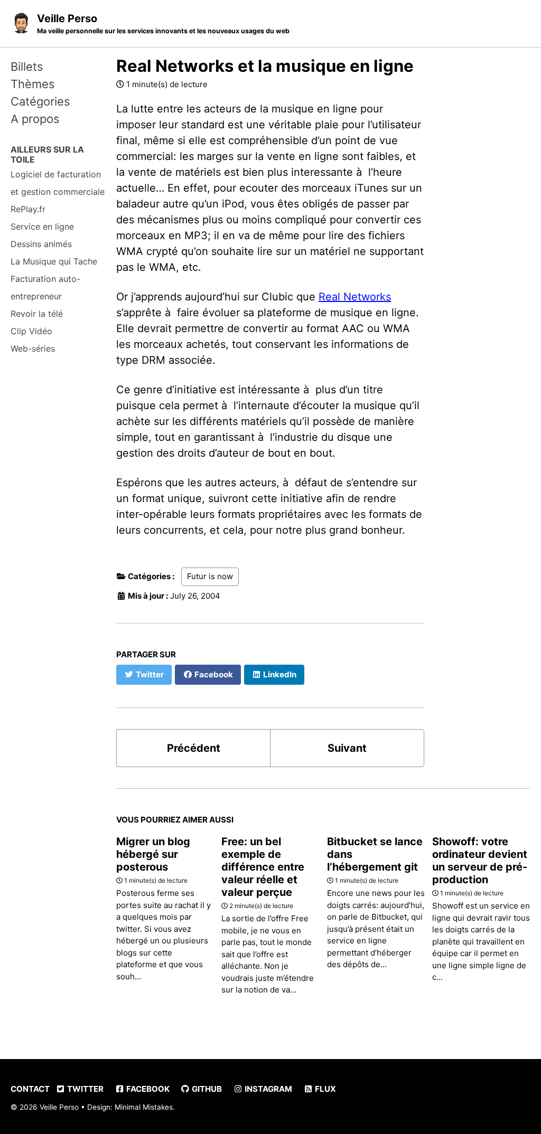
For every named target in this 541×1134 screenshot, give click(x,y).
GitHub (206, 1089)
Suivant (347, 748)
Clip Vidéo (31, 331)
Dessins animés (41, 244)
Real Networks (355, 296)
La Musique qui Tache (54, 261)
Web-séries (33, 348)
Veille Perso (163, 23)
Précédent (193, 748)
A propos (35, 119)
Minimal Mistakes (144, 1107)
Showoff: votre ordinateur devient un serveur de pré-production (479, 860)
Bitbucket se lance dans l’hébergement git (375, 854)
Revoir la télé (37, 313)
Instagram (267, 1089)
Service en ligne (42, 226)
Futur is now (210, 576)
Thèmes (33, 84)
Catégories (40, 101)
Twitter (85, 1089)
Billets (27, 66)
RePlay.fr (28, 209)
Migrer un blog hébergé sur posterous (153, 854)
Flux (324, 1089)
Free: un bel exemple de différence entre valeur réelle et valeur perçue (262, 867)
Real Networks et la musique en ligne (265, 66)
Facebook (147, 1089)
